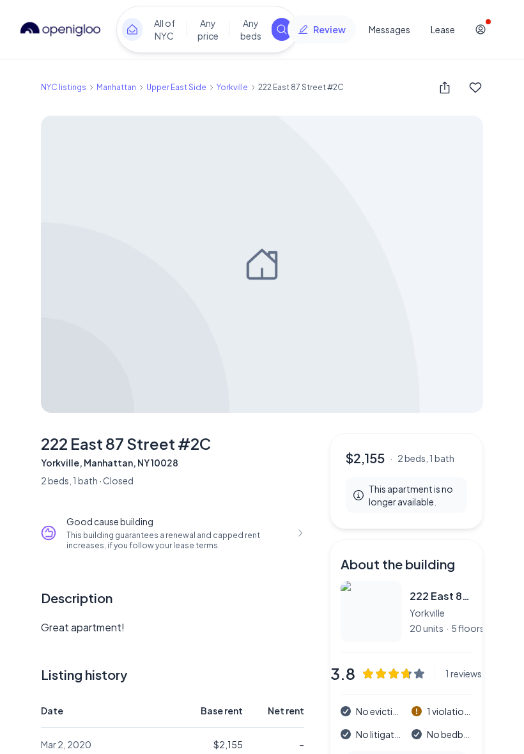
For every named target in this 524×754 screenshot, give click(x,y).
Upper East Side (176, 87)
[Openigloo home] (60, 29)
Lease (443, 29)
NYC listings (63, 87)
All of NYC (164, 29)
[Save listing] (475, 87)
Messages (389, 29)
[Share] (445, 87)
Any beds (250, 29)
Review (329, 29)
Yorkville (232, 87)
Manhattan (116, 87)
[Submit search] (282, 29)
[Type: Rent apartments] (132, 29)
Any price (208, 29)
